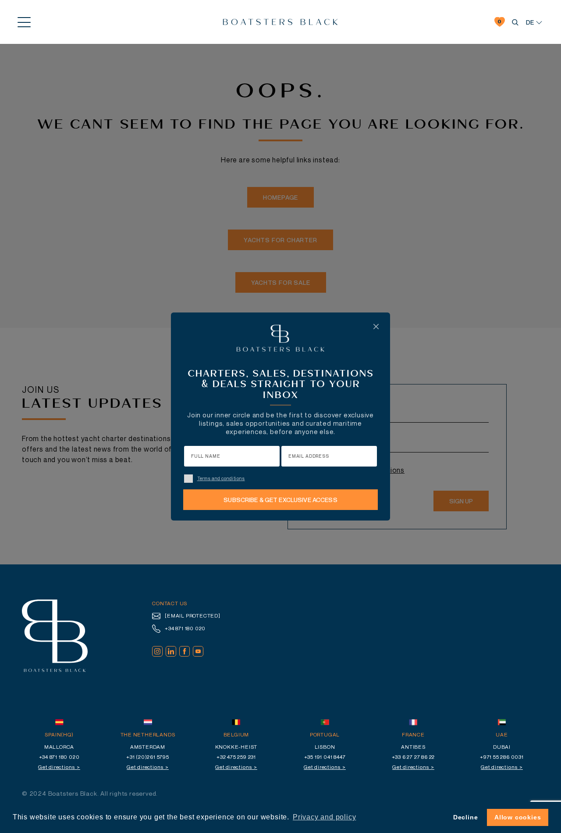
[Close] (376, 326)
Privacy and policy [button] (324, 817)
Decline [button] (465, 817)
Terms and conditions (221, 478)
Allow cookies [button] (517, 817)
